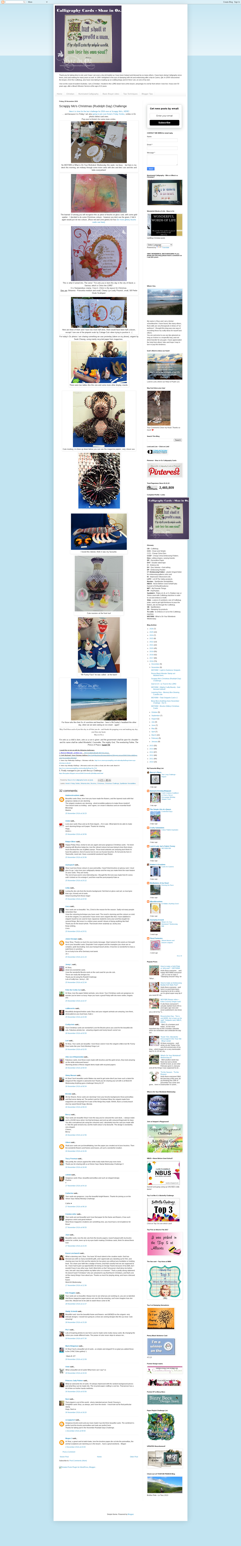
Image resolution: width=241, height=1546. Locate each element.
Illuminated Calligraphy (88, 94)
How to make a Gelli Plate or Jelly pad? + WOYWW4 (170, 967)
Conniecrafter (70, 1214)
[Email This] (99, 780)
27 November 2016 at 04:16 (76, 1186)
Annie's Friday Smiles (72, 783)
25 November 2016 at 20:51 (76, 931)
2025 (152, 632)
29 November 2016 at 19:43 (76, 1373)
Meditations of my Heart (159, 883)
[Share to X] (104, 780)
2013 (152, 752)
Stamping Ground (157, 920)
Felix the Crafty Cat (73, 990)
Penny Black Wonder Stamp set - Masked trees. (163, 674)
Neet (67, 1399)
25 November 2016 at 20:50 (76, 899)
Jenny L (68, 964)
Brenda (68, 1094)
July (153, 722)
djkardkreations (156, 902)
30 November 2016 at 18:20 (76, 1412)
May (153, 728)
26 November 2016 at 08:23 (76, 1107)
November (155, 667)
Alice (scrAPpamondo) (74, 1057)
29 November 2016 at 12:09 (76, 1359)
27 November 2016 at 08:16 (76, 1207)
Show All (179, 956)
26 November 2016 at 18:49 (76, 1167)
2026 (152, 629)
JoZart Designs (71, 939)
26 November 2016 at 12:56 (76, 1135)
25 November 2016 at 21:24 (76, 957)
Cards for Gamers (168, 867)
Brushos (93, 783)
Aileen (67, 1142)
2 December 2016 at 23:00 (75, 1447)
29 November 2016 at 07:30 (76, 1338)
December (155, 664)
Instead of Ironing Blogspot (160, 791)
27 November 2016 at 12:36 (76, 1285)
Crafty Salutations (157, 828)
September (155, 716)
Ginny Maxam (70, 1075)
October (154, 712)
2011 (152, 759)
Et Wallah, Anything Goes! (170, 903)
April (153, 732)
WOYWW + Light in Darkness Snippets (165, 670)
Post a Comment (69, 1452)
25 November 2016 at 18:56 (76, 834)
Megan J (68, 1438)
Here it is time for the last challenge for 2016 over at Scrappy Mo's (95, 111)
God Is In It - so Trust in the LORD (163, 684)
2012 (152, 755)
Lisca (67, 906)
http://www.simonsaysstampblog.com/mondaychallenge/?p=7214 (78, 768)
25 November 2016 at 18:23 (76, 813)
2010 (152, 762)
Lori (66, 1041)
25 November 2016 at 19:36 (76, 857)
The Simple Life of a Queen (160, 809)
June (153, 725)
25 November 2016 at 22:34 (76, 982)
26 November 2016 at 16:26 (76, 1151)
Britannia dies (85, 783)
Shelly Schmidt (71, 1311)
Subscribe (164, 122)
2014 (152, 749)
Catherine (69, 1193)
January (154, 742)
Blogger (131, 1514)
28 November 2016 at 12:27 (76, 1304)
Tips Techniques (130, 94)
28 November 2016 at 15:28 (76, 1322)
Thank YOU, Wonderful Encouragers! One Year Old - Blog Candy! (171, 1039)
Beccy (68, 1115)
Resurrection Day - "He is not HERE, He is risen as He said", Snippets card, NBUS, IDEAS (171, 1019)
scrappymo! (70, 1420)
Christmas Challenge (112, 783)
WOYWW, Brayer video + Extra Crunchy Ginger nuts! (171, 1000)
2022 (152, 642)
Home (59, 94)
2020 (152, 648)
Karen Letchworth (72, 1253)
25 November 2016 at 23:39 (76, 1017)
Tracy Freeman (71, 1159)
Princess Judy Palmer (74, 1381)
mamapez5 (69, 865)
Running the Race (168, 885)
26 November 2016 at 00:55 (76, 1033)
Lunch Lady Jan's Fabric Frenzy (162, 846)
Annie (67, 821)
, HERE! (126, 111)
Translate (165, 247)
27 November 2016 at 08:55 (76, 1227)
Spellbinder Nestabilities (128, 783)
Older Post (134, 1457)
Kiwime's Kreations (157, 865)
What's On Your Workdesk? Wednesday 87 (171, 1056)
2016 (152, 661)
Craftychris (69, 1025)
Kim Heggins (70, 1293)
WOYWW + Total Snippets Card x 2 (164, 698)
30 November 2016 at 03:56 (76, 1392)
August (154, 719)
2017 (152, 658)
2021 (152, 645)
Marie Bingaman (71, 1346)
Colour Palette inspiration (170, 830)
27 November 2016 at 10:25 (76, 1246)
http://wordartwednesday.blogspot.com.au (96, 753)
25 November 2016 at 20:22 (76, 881)
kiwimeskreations (72, 795)
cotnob (68, 1175)
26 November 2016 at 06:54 (76, 1068)
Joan (67, 1235)
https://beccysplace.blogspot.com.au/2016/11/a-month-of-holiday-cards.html (81, 773)
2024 (152, 635)
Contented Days (167, 811)
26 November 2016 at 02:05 (76, 1049)
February (155, 738)
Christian (70, 94)
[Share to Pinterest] (109, 780)
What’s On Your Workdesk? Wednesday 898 (170, 924)
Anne (67, 1367)
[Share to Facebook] (107, 780)
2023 (152, 638)
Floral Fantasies (156, 938)
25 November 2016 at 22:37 (76, 1001)
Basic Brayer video (111, 94)
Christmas (100, 783)
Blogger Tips (147, 94)
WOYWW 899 (166, 848)
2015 (152, 746)
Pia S (67, 1330)
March (154, 735)
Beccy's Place (155, 772)
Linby (67, 888)
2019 (152, 652)
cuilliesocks (70, 1008)
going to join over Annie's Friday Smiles (109, 114)
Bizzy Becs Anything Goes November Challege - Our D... (165, 702)
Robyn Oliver (70, 842)
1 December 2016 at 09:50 (75, 1431)
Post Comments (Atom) (78, 1461)
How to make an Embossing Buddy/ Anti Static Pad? (171, 984)
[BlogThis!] (101, 780)
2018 (152, 655)
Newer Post (64, 1457)
